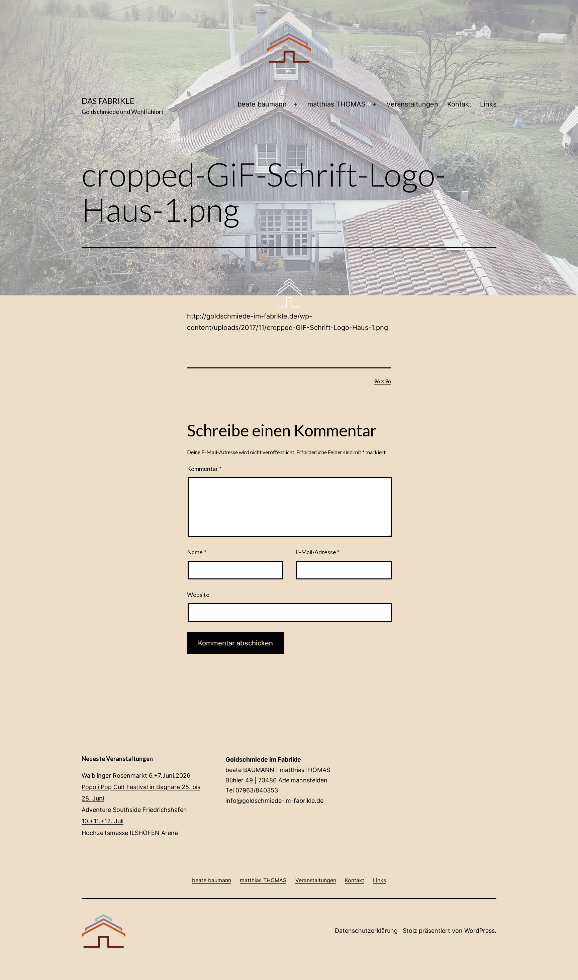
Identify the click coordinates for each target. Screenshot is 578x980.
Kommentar (204, 468)
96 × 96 (382, 381)
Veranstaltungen (412, 104)
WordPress (479, 930)
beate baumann (262, 104)
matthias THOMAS (336, 104)
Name (196, 552)
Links (488, 104)
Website (198, 594)
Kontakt (459, 104)
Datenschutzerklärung (366, 930)
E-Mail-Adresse (317, 552)
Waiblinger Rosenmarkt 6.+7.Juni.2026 (136, 775)
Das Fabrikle (108, 101)
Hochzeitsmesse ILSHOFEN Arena (130, 832)
